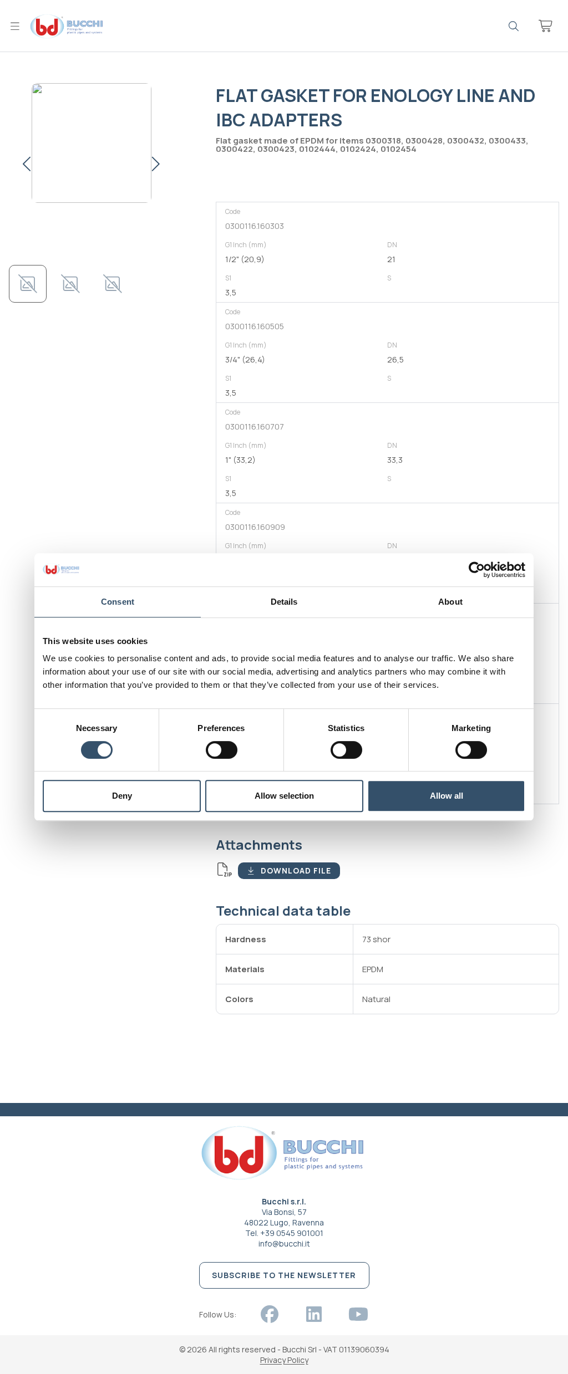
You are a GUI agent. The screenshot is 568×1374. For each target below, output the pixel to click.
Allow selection (284, 795)
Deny (122, 795)
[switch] (221, 750)
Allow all (446, 795)
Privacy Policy (284, 1360)
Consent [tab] (117, 601)
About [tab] (450, 601)
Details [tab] (284, 601)
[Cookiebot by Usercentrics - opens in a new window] (476, 569)
